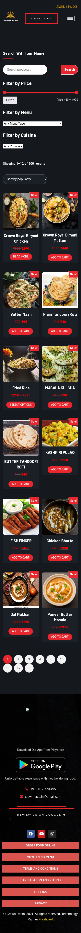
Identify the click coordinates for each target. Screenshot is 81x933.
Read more (21, 256)
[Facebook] (31, 834)
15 (62, 659)
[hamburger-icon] (70, 18)
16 (7, 668)
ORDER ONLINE (41, 18)
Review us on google (39, 814)
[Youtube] (41, 834)
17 (18, 668)
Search (69, 69)
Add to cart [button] (60, 257)
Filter (10, 100)
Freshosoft (46, 919)
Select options (21, 404)
